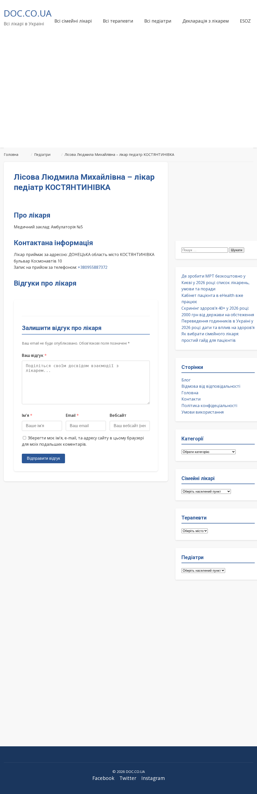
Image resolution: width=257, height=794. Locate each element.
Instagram (153, 778)
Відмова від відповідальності (210, 386)
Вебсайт (118, 415)
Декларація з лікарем (205, 21)
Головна (189, 392)
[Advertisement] (128, 104)
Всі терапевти (118, 21)
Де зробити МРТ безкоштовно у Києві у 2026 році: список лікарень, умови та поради (215, 282)
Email (72, 415)
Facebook (103, 778)
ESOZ (245, 21)
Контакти (191, 399)
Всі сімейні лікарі (73, 21)
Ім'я (27, 415)
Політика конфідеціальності (209, 405)
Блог (185, 380)
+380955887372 (92, 267)
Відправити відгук (43, 458)
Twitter (127, 778)
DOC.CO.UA (27, 13)
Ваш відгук (34, 355)
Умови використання (202, 412)
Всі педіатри (157, 21)
